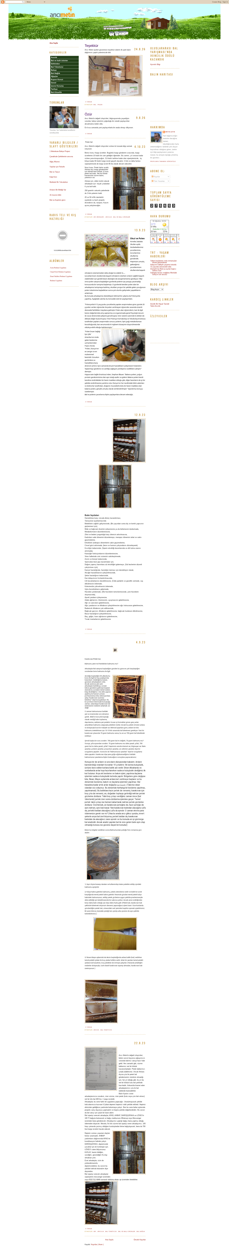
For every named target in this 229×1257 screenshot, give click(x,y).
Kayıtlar (156, 177)
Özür (88, 114)
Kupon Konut (57, 79)
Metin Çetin (170, 132)
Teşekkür (91, 45)
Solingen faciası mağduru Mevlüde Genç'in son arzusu (163, 273)
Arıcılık (108, 217)
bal (95, 104)
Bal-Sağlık (141, 1231)
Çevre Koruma (57, 86)
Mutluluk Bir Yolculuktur (59, 182)
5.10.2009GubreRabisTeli (62, 250)
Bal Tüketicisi (106, 1030)
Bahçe (54, 70)
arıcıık (97, 1030)
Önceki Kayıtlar (140, 1240)
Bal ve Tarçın (55, 172)
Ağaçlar (54, 76)
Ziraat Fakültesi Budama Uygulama (61, 276)
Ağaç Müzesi (55, 162)
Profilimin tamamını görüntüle (163, 161)
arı (95, 1231)
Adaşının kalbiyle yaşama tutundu (163, 265)
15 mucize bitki (55, 195)
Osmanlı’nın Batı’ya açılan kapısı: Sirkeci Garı (163, 270)
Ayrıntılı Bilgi (155, 64)
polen (100, 104)
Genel (53, 83)
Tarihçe (54, 89)
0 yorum (88, 102)
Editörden (55, 64)
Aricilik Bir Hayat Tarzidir (159, 304)
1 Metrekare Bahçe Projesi (60, 151)
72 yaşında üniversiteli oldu (160, 267)
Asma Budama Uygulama (58, 268)
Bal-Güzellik (56, 92)
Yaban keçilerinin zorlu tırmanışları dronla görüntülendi (163, 262)
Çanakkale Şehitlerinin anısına (61, 156)
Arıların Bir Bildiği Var (58, 190)
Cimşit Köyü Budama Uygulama (60, 272)
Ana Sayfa (109, 1240)
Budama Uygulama (56, 281)
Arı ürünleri (99, 217)
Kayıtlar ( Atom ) (97, 1244)
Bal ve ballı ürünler (121, 217)
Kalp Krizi (53, 177)
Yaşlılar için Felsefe (57, 167)
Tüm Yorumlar (159, 181)
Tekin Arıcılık (155, 306)
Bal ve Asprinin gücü (57, 200)
